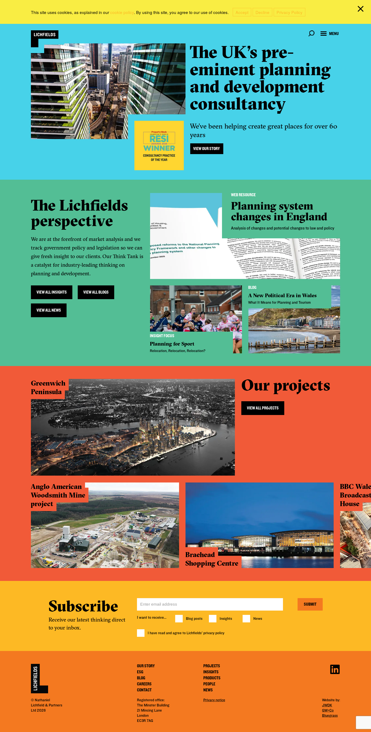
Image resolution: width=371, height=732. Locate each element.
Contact (144, 690)
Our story (146, 666)
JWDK (327, 705)
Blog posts (194, 619)
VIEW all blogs (96, 292)
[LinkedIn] (335, 668)
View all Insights (51, 292)
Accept (242, 12)
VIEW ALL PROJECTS (263, 408)
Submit (310, 604)
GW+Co (328, 710)
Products (211, 678)
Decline (262, 12)
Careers (144, 684)
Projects (211, 666)
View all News (48, 310)
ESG (140, 672)
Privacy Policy (290, 12)
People (209, 684)
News (257, 619)
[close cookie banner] (361, 9)
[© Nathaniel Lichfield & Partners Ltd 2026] (44, 38)
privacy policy (213, 633)
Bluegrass (330, 716)
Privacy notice (214, 700)
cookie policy (122, 12)
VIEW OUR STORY (206, 149)
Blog (141, 678)
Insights (226, 619)
